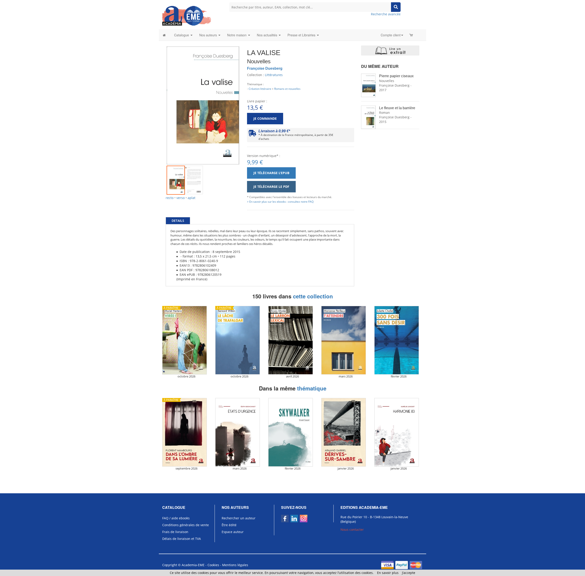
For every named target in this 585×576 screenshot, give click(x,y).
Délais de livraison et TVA (181, 538)
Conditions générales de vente (185, 525)
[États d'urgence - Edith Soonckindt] (239, 432)
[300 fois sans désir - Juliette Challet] (398, 340)
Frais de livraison (175, 532)
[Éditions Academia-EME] (186, 15)
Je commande (265, 118)
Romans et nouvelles (287, 88)
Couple (387, 76)
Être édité (229, 525)
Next (246, 100)
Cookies (213, 565)
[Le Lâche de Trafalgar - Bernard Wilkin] (239, 340)
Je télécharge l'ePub (271, 173)
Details (178, 220)
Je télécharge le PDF (271, 186)
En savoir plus (388, 573)
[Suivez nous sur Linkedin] (294, 518)
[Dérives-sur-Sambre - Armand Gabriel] (345, 432)
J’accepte (408, 573)
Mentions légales (235, 565)
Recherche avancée (386, 14)
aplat (191, 198)
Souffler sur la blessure (400, 108)
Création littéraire (260, 88)
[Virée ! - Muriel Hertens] (186, 340)
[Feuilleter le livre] (390, 50)
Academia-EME (193, 565)
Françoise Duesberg (264, 68)
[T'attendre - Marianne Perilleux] (345, 340)
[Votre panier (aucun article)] (411, 35)
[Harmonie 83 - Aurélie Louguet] (398, 432)
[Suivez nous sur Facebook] (285, 518)
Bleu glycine (391, 140)
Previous (159, 100)
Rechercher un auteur (238, 518)
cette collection (313, 296)
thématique (311, 388)
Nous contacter (352, 529)
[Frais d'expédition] (252, 134)
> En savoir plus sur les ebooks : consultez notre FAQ (280, 201)
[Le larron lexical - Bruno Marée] (292, 340)
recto (169, 198)
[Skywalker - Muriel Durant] (292, 432)
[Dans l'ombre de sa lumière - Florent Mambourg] (186, 432)
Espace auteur (233, 532)
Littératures (274, 75)
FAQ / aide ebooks (176, 518)
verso (180, 198)
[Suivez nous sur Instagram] (303, 518)
